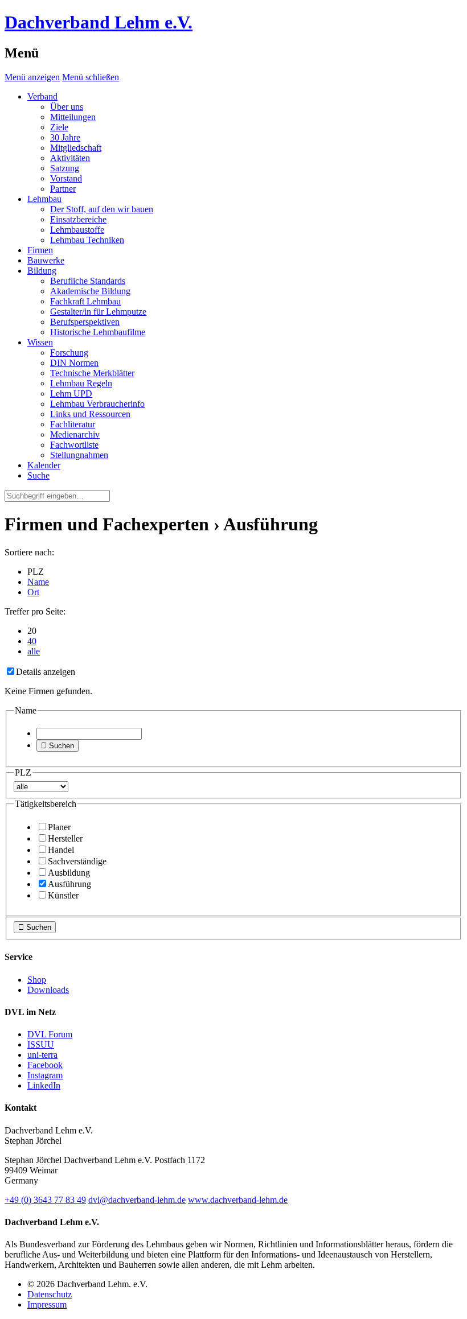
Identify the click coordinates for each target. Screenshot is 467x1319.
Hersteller (65, 838)
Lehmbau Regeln (81, 383)
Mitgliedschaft (75, 147)
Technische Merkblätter (92, 373)
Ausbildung (69, 872)
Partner (63, 188)
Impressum (47, 1304)
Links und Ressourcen (90, 414)
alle (33, 651)
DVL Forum (49, 1034)
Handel (61, 850)
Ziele (59, 127)
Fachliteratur (72, 424)
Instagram (45, 1075)
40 (31, 641)
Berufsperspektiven (85, 322)
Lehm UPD (71, 393)
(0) (45, 1200)
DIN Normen (74, 363)
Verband (42, 96)
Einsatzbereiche (78, 219)
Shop (36, 979)
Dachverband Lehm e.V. (98, 22)
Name (38, 582)
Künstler (63, 895)
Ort (33, 592)
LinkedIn (43, 1085)
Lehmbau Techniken (87, 240)
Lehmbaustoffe (77, 229)
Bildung (41, 270)
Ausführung (69, 884)
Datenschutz (49, 1294)
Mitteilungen (73, 117)
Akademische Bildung (90, 291)
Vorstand (66, 178)
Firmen (40, 250)
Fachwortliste (74, 445)
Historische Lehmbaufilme (97, 332)
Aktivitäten (70, 158)
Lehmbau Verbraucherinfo (97, 404)
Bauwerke (45, 260)
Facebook (45, 1065)
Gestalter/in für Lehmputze (98, 311)
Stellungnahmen (79, 455)
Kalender (43, 465)
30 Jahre (65, 137)
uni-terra (42, 1055)
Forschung (69, 352)
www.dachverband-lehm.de (238, 1200)
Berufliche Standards (87, 281)
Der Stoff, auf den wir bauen (101, 209)
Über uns (66, 107)
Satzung (64, 168)
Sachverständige (77, 861)
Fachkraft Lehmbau (85, 301)
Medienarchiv (75, 434)
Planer (59, 827)
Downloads (48, 990)
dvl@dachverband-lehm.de (137, 1200)
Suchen (57, 745)
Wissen (40, 342)
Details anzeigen (45, 672)
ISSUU (40, 1044)
